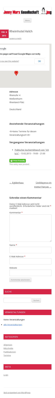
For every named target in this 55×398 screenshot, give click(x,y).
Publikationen (10, 352)
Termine (7, 355)
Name (13, 245)
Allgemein (8, 344)
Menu (27, 20)
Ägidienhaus (16, 182)
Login (6, 375)
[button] (16, 73)
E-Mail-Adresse (17, 256)
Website (13, 267)
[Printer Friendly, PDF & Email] (17, 160)
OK (39, 61)
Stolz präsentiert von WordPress (17, 392)
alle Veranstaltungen (13, 324)
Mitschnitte (8, 348)
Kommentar (16, 212)
